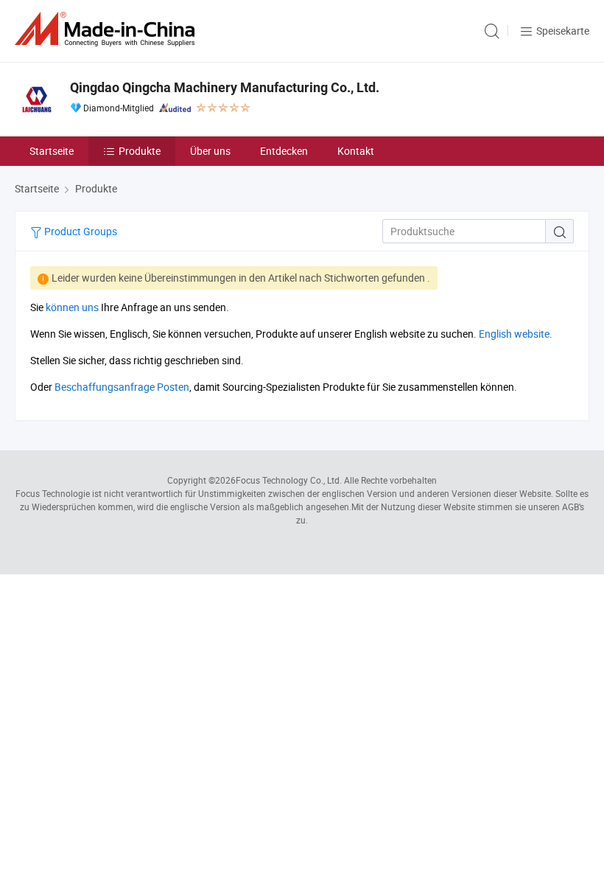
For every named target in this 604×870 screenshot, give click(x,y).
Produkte (140, 151)
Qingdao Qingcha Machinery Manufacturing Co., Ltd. (224, 87)
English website (514, 334)
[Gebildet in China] (107, 29)
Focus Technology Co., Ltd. (289, 480)
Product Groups (79, 231)
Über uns (210, 151)
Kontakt (355, 151)
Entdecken (284, 151)
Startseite (51, 151)
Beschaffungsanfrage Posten (122, 387)
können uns (72, 307)
